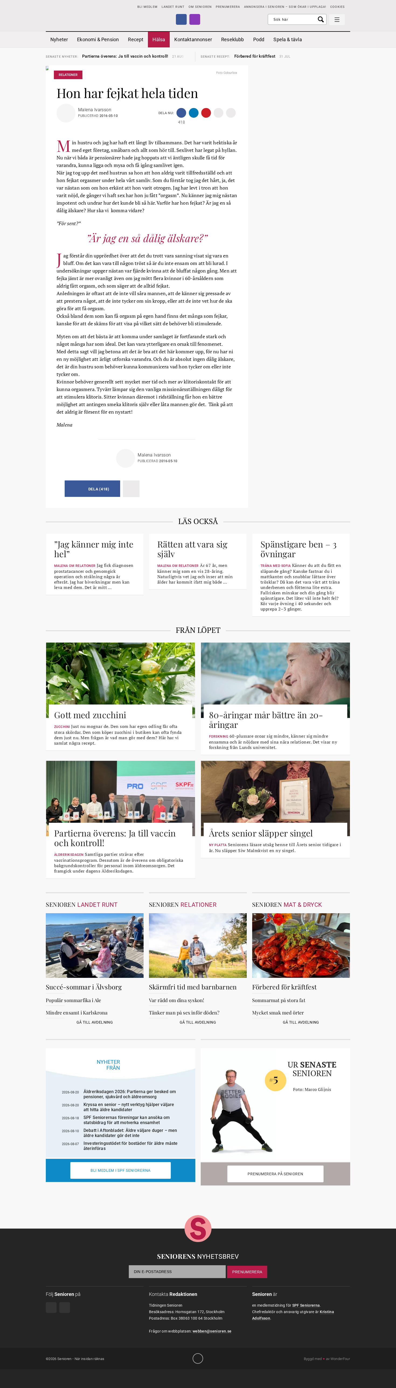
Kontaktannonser (193, 39)
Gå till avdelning (95, 1022)
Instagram (194, 19)
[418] (181, 113)
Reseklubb (232, 39)
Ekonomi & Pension (98, 39)
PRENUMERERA (228, 7)
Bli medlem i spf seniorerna (121, 1170)
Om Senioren (200, 7)
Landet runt (173, 7)
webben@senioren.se (212, 1331)
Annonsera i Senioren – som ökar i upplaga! (285, 7)
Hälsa (158, 39)
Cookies (337, 7)
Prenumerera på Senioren (275, 1174)
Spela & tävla (287, 39)
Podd (259, 39)
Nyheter (59, 39)
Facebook (181, 19)
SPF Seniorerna (306, 1305)
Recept (135, 39)
